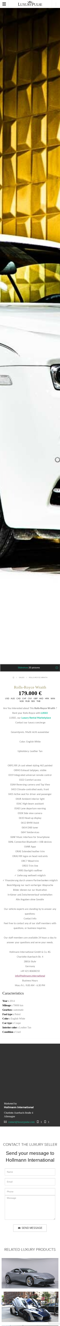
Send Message (32, 1228)
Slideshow (29, 667)
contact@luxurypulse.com (21, 1122)
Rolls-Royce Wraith (38, 677)
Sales (21, 677)
